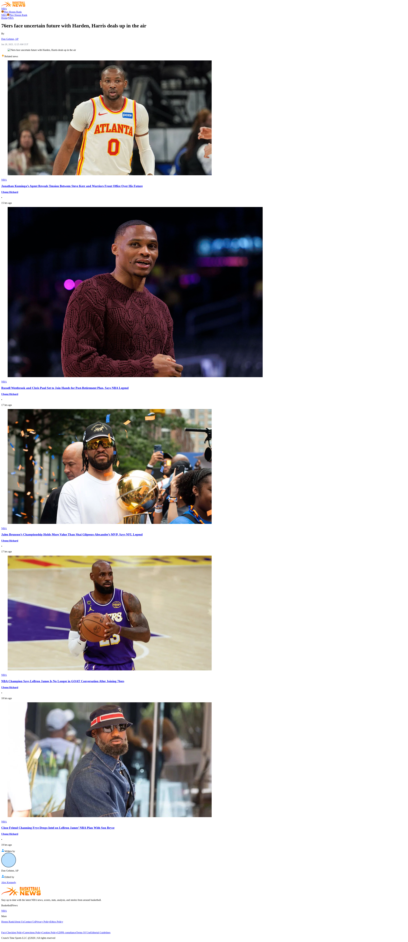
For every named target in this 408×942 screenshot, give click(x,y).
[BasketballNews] (13, 5)
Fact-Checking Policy (12, 932)
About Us (19, 921)
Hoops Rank (7, 921)
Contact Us (29, 921)
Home (4, 18)
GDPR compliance (66, 932)
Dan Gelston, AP (9, 39)
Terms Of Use (83, 932)
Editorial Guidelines (100, 932)
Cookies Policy (49, 932)
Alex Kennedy (8, 882)
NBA (4, 8)
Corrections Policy (32, 932)
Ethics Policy (56, 921)
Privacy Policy (42, 921)
